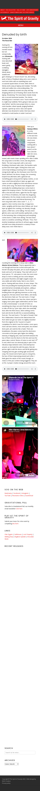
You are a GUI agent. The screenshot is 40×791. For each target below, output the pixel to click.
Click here (19, 509)
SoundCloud (29, 496)
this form (15, 524)
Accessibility (5, 12)
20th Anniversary (32, 10)
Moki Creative (6, 781)
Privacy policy (6, 783)
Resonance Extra (17, 496)
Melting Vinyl (9, 537)
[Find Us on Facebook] (15, 6)
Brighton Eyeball (20, 537)
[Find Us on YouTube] (20, 6)
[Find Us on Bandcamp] (24, 6)
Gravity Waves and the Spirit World (22, 12)
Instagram (25, 493)
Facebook (16, 493)
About (3, 10)
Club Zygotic (9, 534)
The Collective (11, 10)
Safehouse (18, 534)
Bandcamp (8, 493)
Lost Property (27, 534)
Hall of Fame (21, 10)
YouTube (8, 496)
